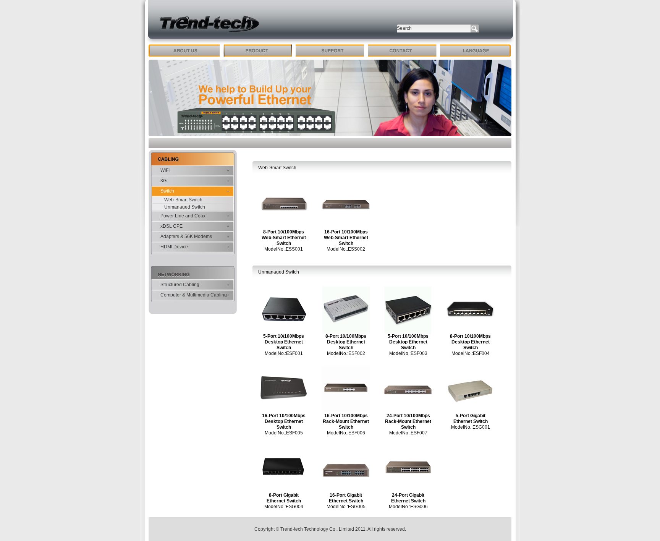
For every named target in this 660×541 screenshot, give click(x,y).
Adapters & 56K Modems (186, 236)
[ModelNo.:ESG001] (470, 411)
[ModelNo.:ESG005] (346, 491)
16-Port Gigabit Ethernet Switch (346, 498)
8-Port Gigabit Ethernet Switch (284, 498)
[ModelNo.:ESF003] (408, 332)
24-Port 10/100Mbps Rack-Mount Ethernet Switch (408, 421)
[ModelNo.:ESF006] (346, 411)
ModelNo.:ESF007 (408, 433)
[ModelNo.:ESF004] (470, 332)
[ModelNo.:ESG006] (408, 491)
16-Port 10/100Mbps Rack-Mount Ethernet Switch (346, 421)
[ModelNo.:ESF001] (283, 332)
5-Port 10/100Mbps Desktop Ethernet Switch (283, 342)
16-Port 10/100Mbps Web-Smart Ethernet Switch (346, 237)
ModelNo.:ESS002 (346, 249)
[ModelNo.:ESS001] (283, 227)
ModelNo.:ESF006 (346, 433)
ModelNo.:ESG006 (408, 506)
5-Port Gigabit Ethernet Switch (470, 418)
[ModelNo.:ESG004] (283, 491)
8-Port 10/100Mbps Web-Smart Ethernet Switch (284, 237)
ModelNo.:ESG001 (470, 427)
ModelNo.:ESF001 (284, 353)
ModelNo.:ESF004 (470, 353)
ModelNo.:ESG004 (283, 506)
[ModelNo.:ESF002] (346, 332)
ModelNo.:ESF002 (346, 353)
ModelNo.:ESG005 (346, 506)
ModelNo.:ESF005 (284, 433)
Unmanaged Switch (184, 207)
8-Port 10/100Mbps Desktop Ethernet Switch (345, 342)
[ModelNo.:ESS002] (346, 227)
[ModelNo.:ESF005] (283, 411)
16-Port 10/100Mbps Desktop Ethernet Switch (284, 421)
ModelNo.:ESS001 (283, 249)
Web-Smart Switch (183, 199)
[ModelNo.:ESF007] (408, 411)
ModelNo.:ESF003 (408, 353)
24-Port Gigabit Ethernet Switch (408, 498)
